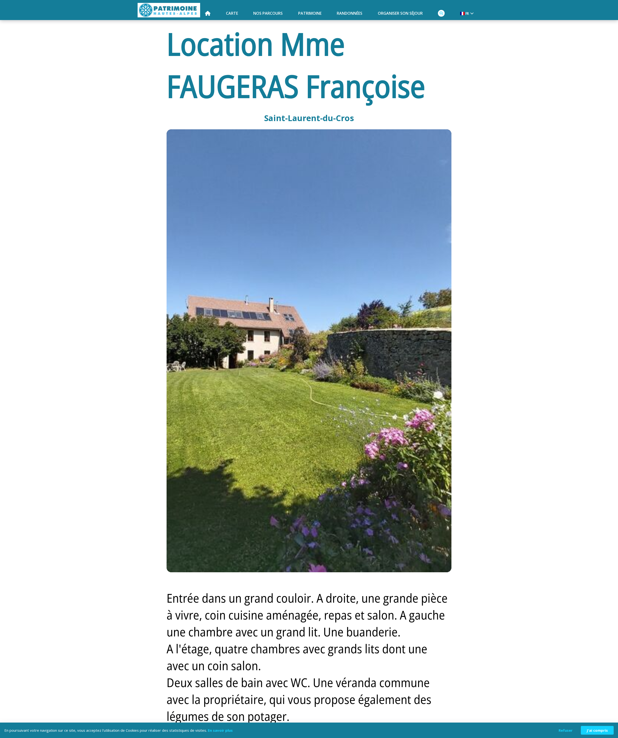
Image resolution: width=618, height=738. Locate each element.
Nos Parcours (268, 13)
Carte (232, 13)
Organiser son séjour (400, 13)
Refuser (566, 730)
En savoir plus (220, 730)
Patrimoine (310, 13)
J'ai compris (597, 730)
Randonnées (349, 13)
